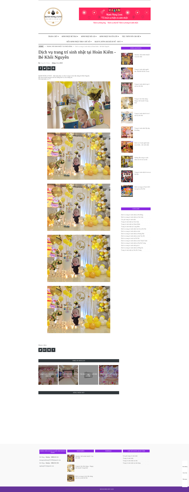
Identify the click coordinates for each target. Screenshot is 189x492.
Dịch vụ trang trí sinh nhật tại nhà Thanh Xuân (134, 240)
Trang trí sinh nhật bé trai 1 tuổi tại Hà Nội (142, 114)
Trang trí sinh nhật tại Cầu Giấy (130, 222)
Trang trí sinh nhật (128, 458)
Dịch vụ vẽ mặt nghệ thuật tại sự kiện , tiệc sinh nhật (141, 144)
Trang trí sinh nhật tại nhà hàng (59, 46)
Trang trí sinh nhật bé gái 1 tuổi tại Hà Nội (142, 85)
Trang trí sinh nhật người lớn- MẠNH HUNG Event (141, 70)
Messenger (185, 479)
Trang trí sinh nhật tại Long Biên (130, 226)
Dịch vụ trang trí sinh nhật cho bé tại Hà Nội (133, 229)
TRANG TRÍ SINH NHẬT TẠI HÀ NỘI (142, 56)
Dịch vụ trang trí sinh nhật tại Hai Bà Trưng (133, 243)
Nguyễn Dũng (45, 63)
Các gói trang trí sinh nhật (128, 219)
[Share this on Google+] (49, 68)
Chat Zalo (185, 472)
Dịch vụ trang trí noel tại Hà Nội (130, 238)
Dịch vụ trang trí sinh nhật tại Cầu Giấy (132, 217)
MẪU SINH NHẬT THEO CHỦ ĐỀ (78, 42)
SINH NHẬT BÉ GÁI (88, 36)
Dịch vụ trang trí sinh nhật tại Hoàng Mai (132, 233)
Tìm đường (184, 466)
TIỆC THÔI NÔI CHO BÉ (130, 36)
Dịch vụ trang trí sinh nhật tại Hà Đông (132, 215)
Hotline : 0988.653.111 (52, 457)
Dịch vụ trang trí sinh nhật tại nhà (130, 231)
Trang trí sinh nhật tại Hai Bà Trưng (131, 250)
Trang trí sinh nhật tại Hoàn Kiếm (130, 224)
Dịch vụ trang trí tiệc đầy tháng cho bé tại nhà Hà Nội (84, 477)
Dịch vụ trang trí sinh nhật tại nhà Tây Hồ (133, 236)
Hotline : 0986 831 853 (52, 463)
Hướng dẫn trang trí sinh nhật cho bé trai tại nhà (141, 158)
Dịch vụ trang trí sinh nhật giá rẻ (130, 245)
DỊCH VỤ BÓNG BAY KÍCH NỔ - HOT (108, 42)
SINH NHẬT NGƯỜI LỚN (108, 36)
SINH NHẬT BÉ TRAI (69, 36)
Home (41, 46)
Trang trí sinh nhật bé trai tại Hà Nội (142, 173)
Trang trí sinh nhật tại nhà (130, 460)
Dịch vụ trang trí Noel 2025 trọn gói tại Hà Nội (142, 188)
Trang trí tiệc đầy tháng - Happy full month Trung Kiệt (141, 101)
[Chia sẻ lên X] (45, 68)
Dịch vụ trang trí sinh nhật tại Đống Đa (132, 248)
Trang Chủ (52, 36)
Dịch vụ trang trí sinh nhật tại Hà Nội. (83, 489)
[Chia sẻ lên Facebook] (40, 68)
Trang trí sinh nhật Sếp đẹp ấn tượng (142, 129)
